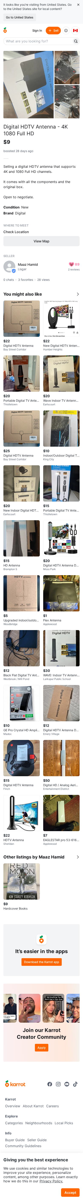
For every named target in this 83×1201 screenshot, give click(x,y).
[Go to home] (5, 30)
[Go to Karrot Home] (15, 1084)
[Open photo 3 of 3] (67, 101)
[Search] (76, 41)
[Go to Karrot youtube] (66, 1084)
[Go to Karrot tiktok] (75, 1084)
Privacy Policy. (51, 1181)
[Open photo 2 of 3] (67, 67)
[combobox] (38, 41)
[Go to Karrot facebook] (49, 1084)
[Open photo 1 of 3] (28, 84)
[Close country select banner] (78, 5)
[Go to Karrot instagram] (58, 1084)
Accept (70, 1192)
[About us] (66, 30)
